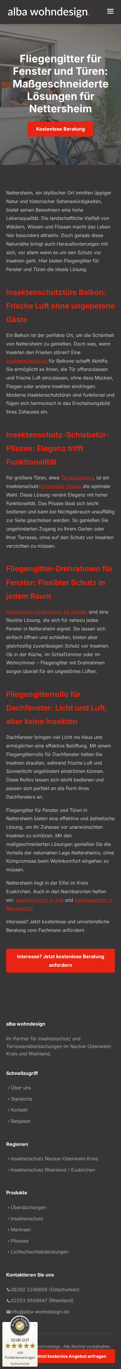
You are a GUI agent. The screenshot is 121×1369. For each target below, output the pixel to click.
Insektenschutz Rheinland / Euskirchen (53, 1170)
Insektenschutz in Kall (39, 900)
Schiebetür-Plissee (61, 486)
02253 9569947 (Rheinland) (42, 1300)
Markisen (21, 1229)
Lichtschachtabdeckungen (39, 1252)
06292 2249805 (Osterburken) (45, 1289)
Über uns (21, 1088)
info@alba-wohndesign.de (40, 1312)
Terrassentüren (77, 478)
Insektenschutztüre (26, 361)
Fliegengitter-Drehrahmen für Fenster (46, 612)
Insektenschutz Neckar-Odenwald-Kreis (54, 1159)
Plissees (19, 1241)
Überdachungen (28, 1207)
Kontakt (19, 1110)
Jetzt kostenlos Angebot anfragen (71, 1356)
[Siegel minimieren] (35, 1325)
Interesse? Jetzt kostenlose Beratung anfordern (60, 960)
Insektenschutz (27, 1219)
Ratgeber (21, 1121)
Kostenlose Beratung (60, 129)
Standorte (21, 1099)
